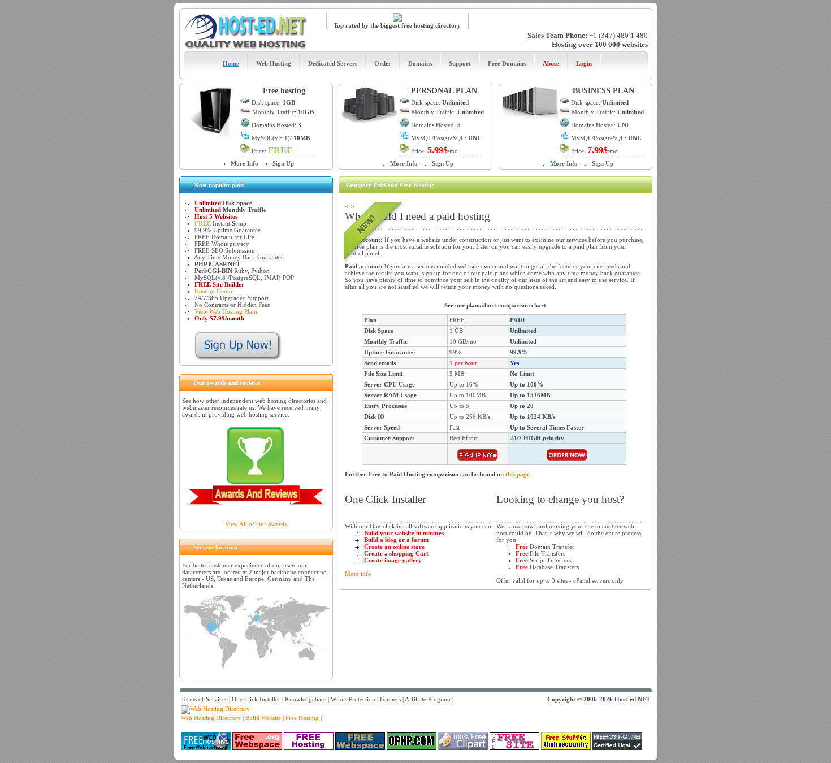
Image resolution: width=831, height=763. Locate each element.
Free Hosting (302, 717)
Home (231, 63)
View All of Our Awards (256, 524)
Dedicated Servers (332, 63)
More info (358, 573)
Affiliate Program (428, 699)
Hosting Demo (213, 291)
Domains (420, 63)
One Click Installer (256, 699)
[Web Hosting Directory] (215, 708)
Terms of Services (204, 699)
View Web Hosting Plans (226, 311)
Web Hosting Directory (211, 717)
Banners (390, 699)
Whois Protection (353, 699)
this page (517, 474)
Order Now (477, 455)
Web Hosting (273, 63)
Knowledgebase (305, 699)
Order (382, 63)
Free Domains (507, 63)
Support (460, 63)
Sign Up (283, 163)
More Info (244, 163)
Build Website (263, 717)
